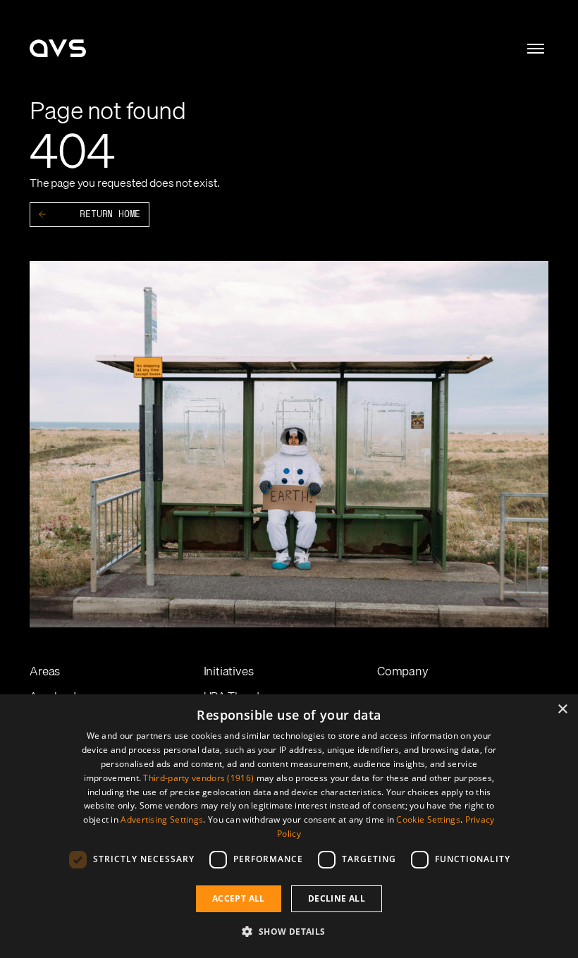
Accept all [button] (238, 898)
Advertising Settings (162, 819)
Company (403, 670)
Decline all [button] (336, 898)
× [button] (562, 709)
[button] (288, 932)
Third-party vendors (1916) (198, 778)
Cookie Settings (428, 819)
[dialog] (289, 826)
